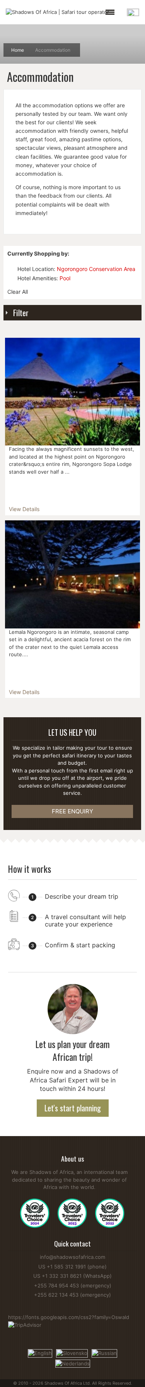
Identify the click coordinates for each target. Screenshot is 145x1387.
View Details (24, 509)
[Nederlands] (72, 1363)
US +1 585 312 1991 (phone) (72, 1266)
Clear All (17, 291)
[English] (40, 1353)
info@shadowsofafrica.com (72, 1257)
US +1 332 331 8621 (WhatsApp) (72, 1276)
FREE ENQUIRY (72, 811)
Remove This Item (10, 268)
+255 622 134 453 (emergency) (72, 1295)
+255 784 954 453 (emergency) (72, 1285)
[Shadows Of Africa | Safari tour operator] (57, 12)
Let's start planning (72, 1108)
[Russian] (104, 1353)
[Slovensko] (72, 1353)
